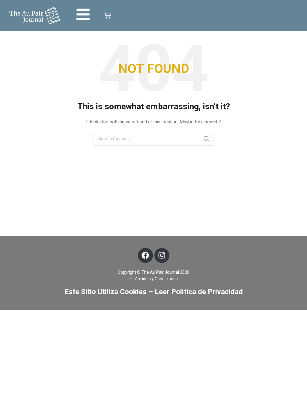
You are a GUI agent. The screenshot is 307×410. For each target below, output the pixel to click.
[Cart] (107, 15)
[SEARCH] (206, 139)
